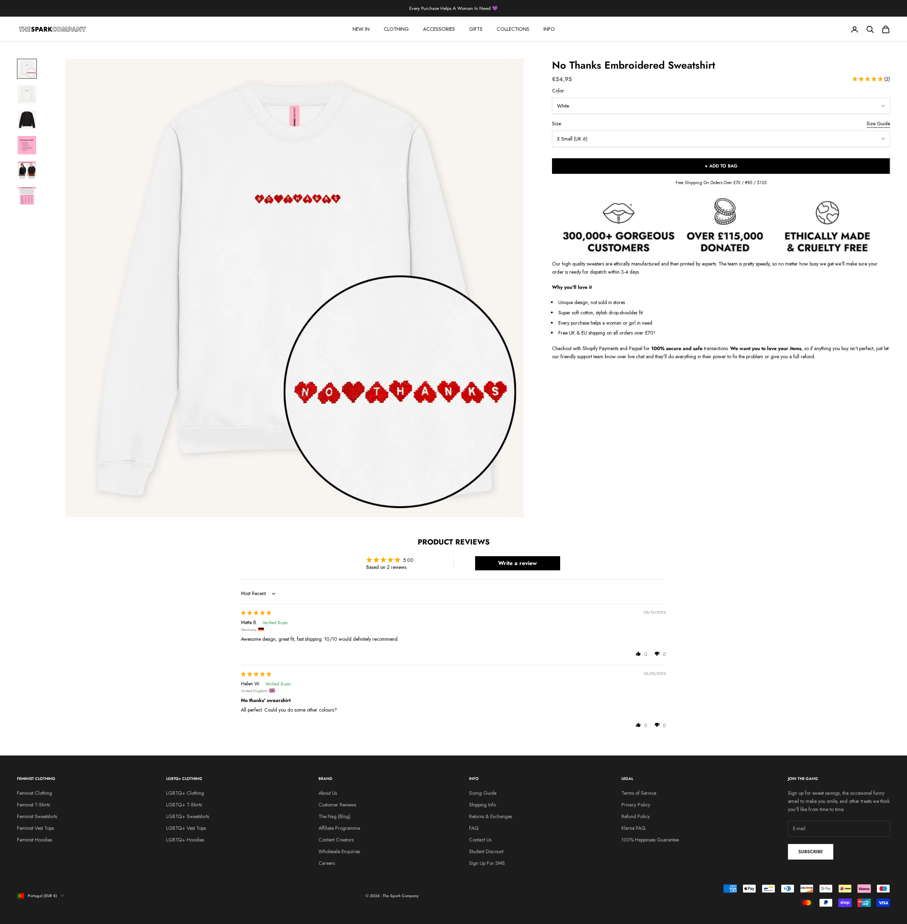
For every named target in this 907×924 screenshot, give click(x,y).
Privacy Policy (635, 804)
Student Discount (486, 851)
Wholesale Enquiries (339, 851)
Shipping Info (482, 804)
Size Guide (878, 123)
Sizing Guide (482, 793)
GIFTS (476, 29)
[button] (868, 79)
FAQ (474, 828)
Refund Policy (635, 816)
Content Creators (336, 839)
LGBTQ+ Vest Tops (186, 828)
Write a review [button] (517, 563)
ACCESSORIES (439, 29)
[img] (256, 612)
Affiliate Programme (339, 828)
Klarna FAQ (633, 828)
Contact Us (480, 839)
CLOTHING (396, 29)
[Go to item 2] (27, 94)
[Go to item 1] (27, 69)
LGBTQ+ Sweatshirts (187, 816)
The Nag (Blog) (334, 816)
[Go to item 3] (27, 120)
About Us (328, 793)
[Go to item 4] (27, 145)
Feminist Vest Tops (35, 828)
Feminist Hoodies (34, 839)
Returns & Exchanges (490, 816)
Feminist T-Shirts (33, 804)
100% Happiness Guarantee (650, 839)
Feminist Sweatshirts (37, 816)
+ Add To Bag (721, 166)
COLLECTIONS (513, 29)
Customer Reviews (337, 804)
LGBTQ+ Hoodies (185, 839)
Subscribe (810, 851)
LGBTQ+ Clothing (185, 793)
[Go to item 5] (27, 171)
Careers (327, 863)
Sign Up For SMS (487, 863)
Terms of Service (638, 793)
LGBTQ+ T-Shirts (184, 804)
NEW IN (361, 29)
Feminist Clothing (34, 793)
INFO (549, 29)
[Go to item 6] (27, 196)
